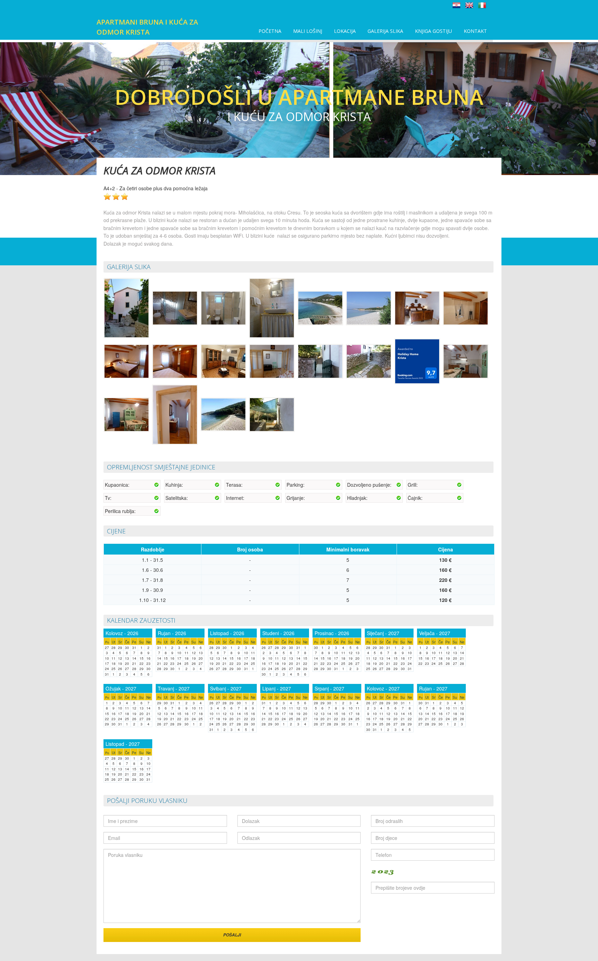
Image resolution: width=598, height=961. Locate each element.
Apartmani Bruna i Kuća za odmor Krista (147, 27)
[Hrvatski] (456, 4)
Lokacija (345, 31)
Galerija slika (385, 31)
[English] (469, 4)
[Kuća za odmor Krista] (127, 307)
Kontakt (475, 31)
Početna (270, 31)
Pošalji (232, 935)
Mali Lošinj (307, 31)
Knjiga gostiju (433, 31)
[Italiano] (482, 4)
